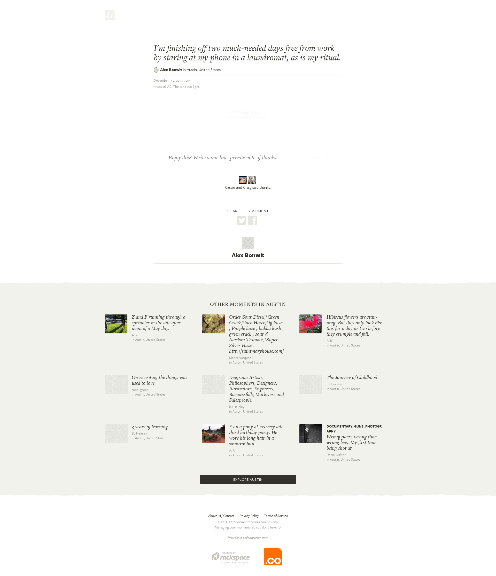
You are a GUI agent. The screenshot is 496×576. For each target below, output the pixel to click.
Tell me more (247, 112)
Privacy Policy (249, 515)
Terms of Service (276, 515)
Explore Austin (248, 479)
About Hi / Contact (221, 515)
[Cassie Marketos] (243, 180)
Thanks (314, 158)
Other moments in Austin (248, 304)
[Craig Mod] (252, 180)
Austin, (204, 69)
